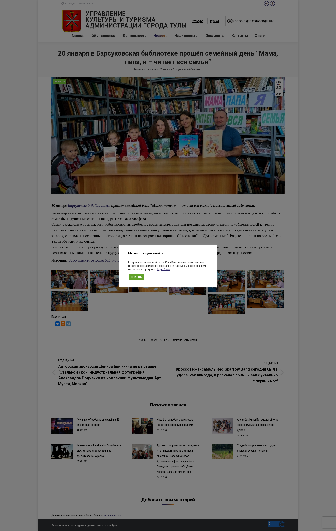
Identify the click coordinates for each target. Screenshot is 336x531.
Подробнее (163, 269)
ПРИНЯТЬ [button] (136, 277)
